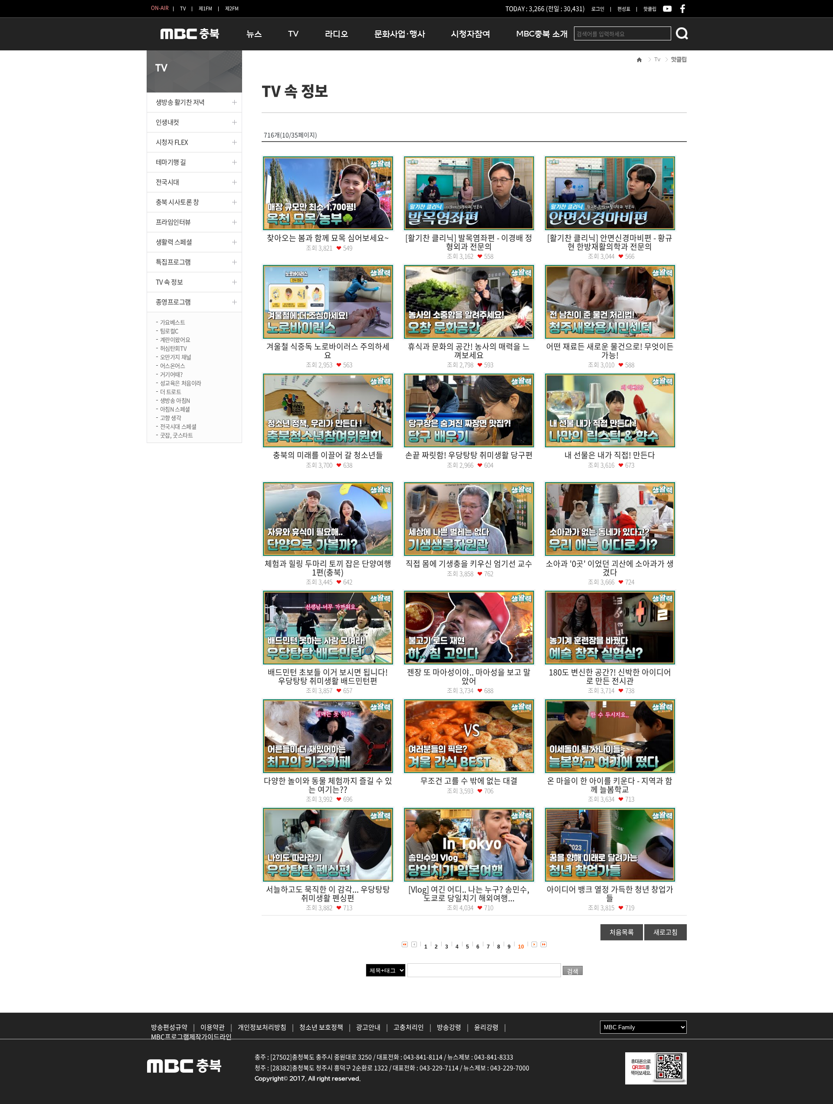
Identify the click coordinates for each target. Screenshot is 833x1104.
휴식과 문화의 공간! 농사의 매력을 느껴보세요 (469, 350)
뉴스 (254, 34)
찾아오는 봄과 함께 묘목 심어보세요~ (328, 238)
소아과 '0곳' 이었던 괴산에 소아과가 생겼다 (610, 568)
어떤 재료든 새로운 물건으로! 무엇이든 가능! (610, 350)
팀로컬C (169, 330)
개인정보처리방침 (262, 1027)
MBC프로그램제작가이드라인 (191, 1036)
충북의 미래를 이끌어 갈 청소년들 (328, 455)
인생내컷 (167, 122)
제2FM (232, 8)
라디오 (336, 34)
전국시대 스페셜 (178, 426)
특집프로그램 (173, 262)
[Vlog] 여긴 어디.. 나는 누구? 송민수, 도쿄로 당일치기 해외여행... (468, 893)
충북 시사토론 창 (177, 202)
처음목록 (622, 932)
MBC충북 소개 (542, 34)
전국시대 (167, 182)
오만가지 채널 (175, 356)
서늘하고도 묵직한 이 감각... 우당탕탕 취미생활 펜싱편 (328, 893)
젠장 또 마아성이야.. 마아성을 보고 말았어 (469, 676)
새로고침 (665, 932)
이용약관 (212, 1027)
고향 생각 (170, 417)
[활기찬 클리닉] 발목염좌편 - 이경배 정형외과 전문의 (468, 242)
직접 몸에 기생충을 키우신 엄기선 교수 (469, 563)
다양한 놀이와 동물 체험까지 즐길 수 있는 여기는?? (328, 785)
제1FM (205, 8)
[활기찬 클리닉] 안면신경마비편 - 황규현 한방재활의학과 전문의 (609, 242)
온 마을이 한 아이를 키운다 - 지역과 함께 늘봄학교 (609, 785)
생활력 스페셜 (174, 242)
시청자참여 (470, 34)
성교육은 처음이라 (181, 382)
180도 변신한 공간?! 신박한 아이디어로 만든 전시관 (610, 676)
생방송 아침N (175, 399)
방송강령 (449, 1027)
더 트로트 (170, 391)
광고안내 (368, 1027)
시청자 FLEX (172, 142)
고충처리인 (409, 1027)
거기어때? (171, 373)
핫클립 (649, 9)
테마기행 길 (171, 162)
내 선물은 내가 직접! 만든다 (609, 455)
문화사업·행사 (399, 34)
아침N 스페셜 (175, 408)
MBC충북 (190, 37)
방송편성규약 (169, 1027)
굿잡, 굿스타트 (176, 434)
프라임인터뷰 (173, 222)
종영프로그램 (173, 302)
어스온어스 (172, 365)
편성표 (623, 9)
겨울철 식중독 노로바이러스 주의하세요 (328, 350)
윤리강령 (486, 1027)
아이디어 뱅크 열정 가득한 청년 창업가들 (610, 893)
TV (183, 8)
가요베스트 (172, 321)
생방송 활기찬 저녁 (180, 102)
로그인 (597, 9)
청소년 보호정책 (321, 1027)
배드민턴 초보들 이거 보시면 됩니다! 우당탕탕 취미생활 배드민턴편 (328, 676)
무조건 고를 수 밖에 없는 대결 (469, 781)
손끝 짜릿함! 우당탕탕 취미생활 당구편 (469, 455)
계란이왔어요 (175, 339)
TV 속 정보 (169, 282)
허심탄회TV (173, 347)
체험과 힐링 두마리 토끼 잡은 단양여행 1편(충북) (328, 568)
